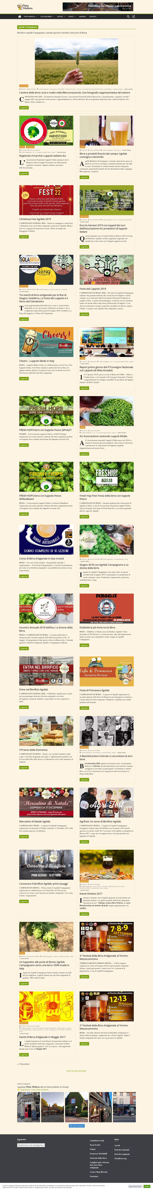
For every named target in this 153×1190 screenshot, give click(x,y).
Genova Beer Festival (85, 888)
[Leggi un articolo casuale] (133, 16)
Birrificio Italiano (61, 1028)
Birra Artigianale (40, 1028)
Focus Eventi (23, 86)
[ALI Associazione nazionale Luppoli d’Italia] (107, 411)
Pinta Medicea (29, 16)
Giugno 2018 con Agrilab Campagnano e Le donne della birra (104, 566)
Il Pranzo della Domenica (33, 749)
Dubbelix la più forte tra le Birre (97, 627)
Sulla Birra (30, 147)
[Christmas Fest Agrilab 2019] (46, 200)
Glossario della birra (98, 1158)
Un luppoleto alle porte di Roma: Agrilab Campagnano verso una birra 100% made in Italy (44, 965)
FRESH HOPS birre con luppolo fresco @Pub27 (45, 430)
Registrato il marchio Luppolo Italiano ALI (42, 155)
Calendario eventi (97, 1140)
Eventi (70, 16)
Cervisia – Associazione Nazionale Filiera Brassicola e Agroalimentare (94, 89)
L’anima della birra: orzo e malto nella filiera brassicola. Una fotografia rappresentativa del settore (74, 92)
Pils (57, 1029)
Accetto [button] (147, 1186)
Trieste (20, 1031)
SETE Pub (68, 1029)
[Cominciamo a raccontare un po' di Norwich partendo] (124, 1107)
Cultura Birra (46, 16)
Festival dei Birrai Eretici (25, 1029)
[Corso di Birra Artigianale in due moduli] (46, 540)
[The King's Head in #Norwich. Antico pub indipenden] (100, 1107)
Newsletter (94, 1176)
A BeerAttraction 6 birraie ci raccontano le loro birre (106, 757)
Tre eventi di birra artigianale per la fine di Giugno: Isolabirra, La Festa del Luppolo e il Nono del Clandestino (43, 298)
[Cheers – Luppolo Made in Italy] (46, 342)
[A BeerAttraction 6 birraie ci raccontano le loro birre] (107, 731)
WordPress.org (120, 1158)
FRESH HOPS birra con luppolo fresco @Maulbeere (40, 497)
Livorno (46, 1029)
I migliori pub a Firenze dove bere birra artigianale (99, 1165)
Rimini (114, 752)
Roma (126, 559)
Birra (34, 1028)
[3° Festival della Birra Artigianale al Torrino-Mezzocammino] (107, 937)
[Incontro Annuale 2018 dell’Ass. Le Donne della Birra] (46, 609)
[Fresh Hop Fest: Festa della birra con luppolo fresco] (107, 477)
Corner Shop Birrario (99, 1172)
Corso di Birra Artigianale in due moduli (41, 558)
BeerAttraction (96, 752)
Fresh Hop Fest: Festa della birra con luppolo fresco (105, 497)
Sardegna (106, 888)
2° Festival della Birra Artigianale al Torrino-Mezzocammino (104, 1027)
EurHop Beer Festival (114, 886)
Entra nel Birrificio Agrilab (33, 689)
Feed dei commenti (122, 1154)
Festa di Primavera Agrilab (94, 690)
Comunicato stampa (117, 89)
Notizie (60, 16)
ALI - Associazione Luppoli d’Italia (41, 152)
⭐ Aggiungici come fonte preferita (33, 1089)
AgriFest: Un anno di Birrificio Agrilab (100, 821)
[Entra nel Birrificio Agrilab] (46, 671)
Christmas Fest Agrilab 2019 (35, 219)
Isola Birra (64, 289)
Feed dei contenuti (121, 1149)
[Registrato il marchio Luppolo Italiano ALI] (46, 131)
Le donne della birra (119, 559)
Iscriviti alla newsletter (76, 1070)
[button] (36, 16)
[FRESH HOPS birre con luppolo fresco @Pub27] (46, 411)
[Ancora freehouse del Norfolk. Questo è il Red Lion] (28, 1107)
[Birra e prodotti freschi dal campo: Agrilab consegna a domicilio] (107, 131)
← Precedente (23, 1064)
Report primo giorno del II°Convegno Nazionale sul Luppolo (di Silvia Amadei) (106, 368)
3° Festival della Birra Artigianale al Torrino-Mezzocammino (104, 957)
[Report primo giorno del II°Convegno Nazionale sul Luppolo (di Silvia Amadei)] (107, 342)
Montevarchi (52, 1029)
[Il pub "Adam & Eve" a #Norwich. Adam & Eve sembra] (52, 1107)
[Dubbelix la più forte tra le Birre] (107, 609)
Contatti (92, 16)
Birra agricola (53, 89)
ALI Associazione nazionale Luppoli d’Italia (103, 436)
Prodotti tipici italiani (64, 956)
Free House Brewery (38, 1029)
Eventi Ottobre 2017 (91, 893)
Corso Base (105, 886)
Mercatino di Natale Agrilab (34, 821)
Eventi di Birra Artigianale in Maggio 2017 (42, 1037)
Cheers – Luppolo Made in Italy (36, 361)
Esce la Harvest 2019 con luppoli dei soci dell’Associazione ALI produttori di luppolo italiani (103, 228)
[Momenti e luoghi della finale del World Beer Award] (76, 1107)
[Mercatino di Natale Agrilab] (46, 803)
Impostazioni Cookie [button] (135, 1186)
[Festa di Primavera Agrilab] (107, 671)
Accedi (117, 1145)
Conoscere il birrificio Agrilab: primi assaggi (43, 883)
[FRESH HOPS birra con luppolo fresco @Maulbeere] (46, 477)
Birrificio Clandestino (55, 289)
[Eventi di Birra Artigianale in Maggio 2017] (46, 1006)
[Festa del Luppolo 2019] (107, 270)
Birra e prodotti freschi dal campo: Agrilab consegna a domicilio (103, 155)
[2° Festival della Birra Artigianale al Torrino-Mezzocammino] (107, 1006)
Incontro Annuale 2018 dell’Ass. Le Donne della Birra (46, 629)
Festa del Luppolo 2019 (93, 288)
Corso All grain (97, 886)
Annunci (82, 16)
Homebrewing (94, 888)
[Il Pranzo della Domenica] (46, 731)
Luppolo (53, 152)
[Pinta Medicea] (19, 16)
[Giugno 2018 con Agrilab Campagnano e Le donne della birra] (107, 540)
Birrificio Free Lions (71, 89)
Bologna (69, 1028)
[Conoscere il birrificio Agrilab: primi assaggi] (46, 865)
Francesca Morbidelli (34, 150)
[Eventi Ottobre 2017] (107, 865)
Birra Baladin (61, 89)
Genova (122, 886)
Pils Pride (62, 1029)
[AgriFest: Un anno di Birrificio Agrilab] (107, 803)
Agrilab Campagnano (44, 89)
